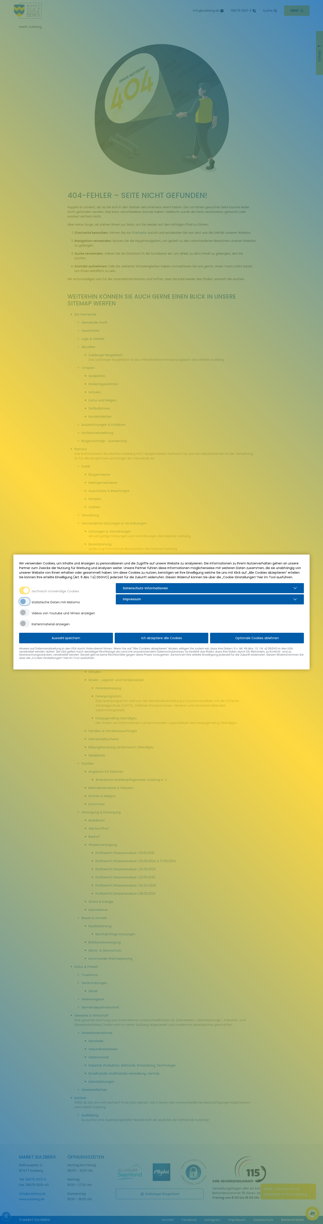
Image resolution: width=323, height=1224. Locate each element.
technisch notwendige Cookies (55, 591)
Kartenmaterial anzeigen (51, 624)
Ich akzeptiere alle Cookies (161, 638)
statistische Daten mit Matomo (56, 602)
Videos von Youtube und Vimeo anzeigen (63, 613)
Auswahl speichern (66, 638)
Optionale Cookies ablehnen (257, 638)
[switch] (24, 601)
